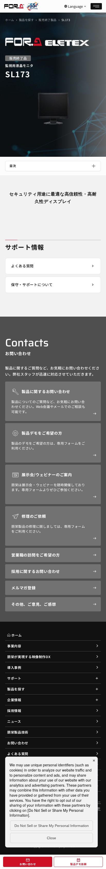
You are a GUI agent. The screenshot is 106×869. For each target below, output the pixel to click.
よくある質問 (17, 753)
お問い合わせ (17, 742)
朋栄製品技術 (17, 732)
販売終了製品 (47, 20)
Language (75, 6)
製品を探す (26, 20)
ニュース (14, 721)
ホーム (9, 20)
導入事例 (14, 667)
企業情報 (14, 699)
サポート (14, 678)
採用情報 (14, 710)
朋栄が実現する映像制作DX (28, 656)
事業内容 (14, 645)
